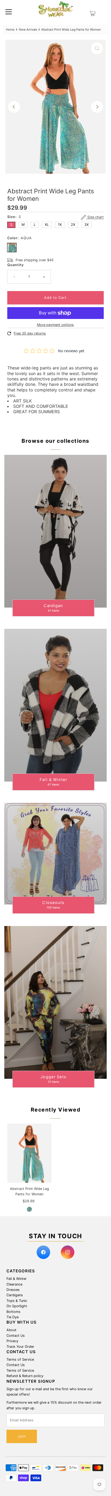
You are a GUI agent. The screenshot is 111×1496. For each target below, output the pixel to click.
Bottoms (13, 1312)
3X (86, 225)
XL (47, 225)
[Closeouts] (55, 854)
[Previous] (14, 107)
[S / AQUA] (29, 1209)
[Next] (97, 107)
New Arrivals (28, 29)
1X (60, 225)
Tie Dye (12, 1317)
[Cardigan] (55, 531)
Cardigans (14, 1295)
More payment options (55, 325)
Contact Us (15, 1336)
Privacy (12, 1341)
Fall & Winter (16, 1279)
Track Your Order (20, 1347)
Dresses (13, 1290)
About (11, 1330)
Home (10, 29)
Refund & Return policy (24, 1376)
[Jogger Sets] (55, 1002)
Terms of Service (20, 1359)
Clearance (14, 1284)
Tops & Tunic (16, 1301)
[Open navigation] (8, 11)
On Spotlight (16, 1306)
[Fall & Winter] (55, 705)
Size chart (95, 217)
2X (73, 225)
